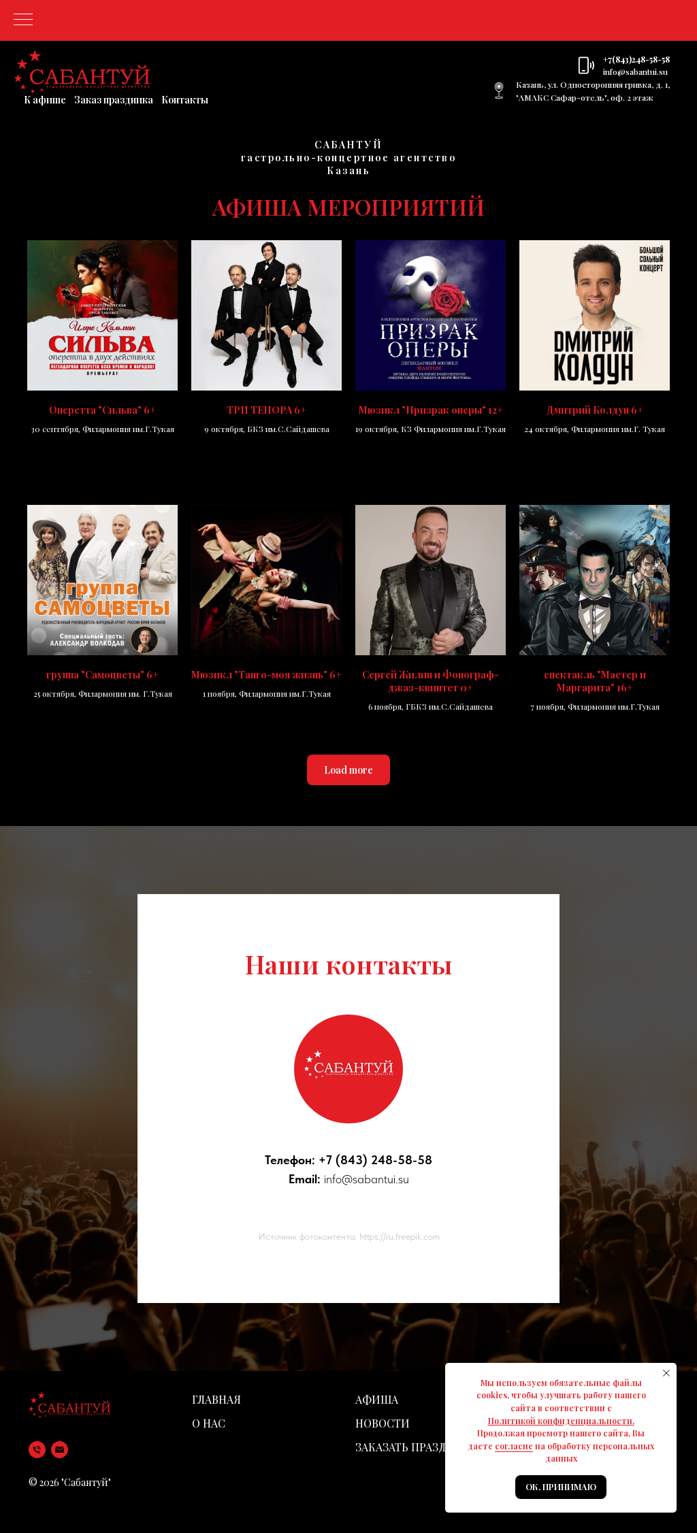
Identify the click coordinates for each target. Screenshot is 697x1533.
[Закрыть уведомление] (666, 1373)
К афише (45, 99)
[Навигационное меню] (23, 20)
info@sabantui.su (635, 71)
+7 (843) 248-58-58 (375, 1160)
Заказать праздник (413, 1447)
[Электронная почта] (59, 1449)
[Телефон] (37, 1449)
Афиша (376, 1399)
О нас (208, 1423)
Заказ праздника (113, 99)
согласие (514, 1445)
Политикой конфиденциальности (560, 1420)
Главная (216, 1399)
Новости (382, 1423)
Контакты (184, 99)
